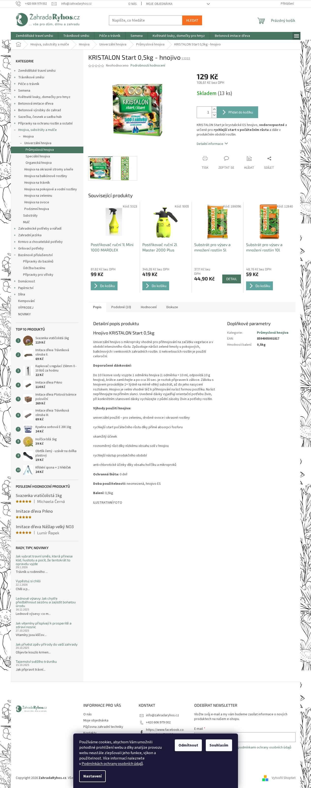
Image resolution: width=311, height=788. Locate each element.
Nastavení (92, 776)
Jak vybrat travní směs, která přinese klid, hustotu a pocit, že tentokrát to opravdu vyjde (44, 560)
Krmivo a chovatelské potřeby (40, 241)
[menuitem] (34, 36)
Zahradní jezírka (30, 235)
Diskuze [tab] (172, 307)
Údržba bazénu (34, 268)
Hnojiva (28, 136)
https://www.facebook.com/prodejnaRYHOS (165, 732)
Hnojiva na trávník (37, 182)
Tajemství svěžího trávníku (36, 661)
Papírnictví (25, 288)
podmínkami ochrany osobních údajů (264, 747)
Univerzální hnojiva (37, 143)
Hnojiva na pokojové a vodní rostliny (50, 189)
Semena (24, 90)
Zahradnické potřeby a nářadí (39, 228)
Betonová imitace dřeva (35, 103)
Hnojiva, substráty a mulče (37, 129)
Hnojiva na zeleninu (38, 195)
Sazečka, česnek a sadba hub (40, 116)
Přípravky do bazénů (38, 261)
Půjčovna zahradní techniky (103, 726)
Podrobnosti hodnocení (148, 65)
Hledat (192, 20)
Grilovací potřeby (31, 248)
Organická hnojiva (39, 162)
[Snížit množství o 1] (214, 115)
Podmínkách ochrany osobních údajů (112, 763)
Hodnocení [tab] (149, 307)
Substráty (30, 215)
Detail (231, 279)
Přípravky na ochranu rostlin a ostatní (45, 123)
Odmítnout (188, 745)
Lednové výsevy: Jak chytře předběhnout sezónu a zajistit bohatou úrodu (46, 602)
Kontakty (90, 733)
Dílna (21, 294)
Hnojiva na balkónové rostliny (45, 176)
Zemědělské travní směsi (37, 70)
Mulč (26, 222)
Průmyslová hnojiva (40, 149)
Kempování (26, 301)
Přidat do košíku (240, 112)
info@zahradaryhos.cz (162, 715)
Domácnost (26, 281)
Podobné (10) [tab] (121, 307)
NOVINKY (24, 314)
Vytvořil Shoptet (284, 777)
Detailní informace (210, 143)
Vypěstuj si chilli (28, 581)
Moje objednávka (159, 4)
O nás (132, 4)
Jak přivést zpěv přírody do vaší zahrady (46, 644)
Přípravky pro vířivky (38, 274)
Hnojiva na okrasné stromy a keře (48, 169)
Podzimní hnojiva (36, 209)
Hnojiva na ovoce (36, 202)
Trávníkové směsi (31, 77)
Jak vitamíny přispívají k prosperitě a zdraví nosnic (44, 625)
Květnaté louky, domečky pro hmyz (44, 97)
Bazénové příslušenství (35, 255)
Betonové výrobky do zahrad (39, 110)
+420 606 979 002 (158, 722)
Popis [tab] (97, 307)
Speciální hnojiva (38, 156)
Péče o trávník (28, 84)
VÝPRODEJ (25, 307)
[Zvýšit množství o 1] (214, 109)
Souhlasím (218, 745)
